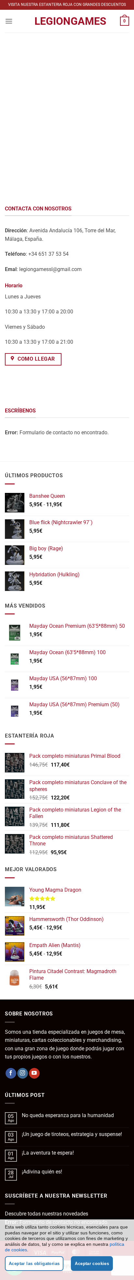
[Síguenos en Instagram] (22, 1073)
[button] (9, 21)
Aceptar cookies (92, 1263)
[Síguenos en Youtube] (34, 1073)
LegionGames (67, 21)
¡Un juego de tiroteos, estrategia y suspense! (72, 1134)
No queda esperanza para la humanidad (68, 1115)
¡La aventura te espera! (48, 1153)
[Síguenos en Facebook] (11, 1073)
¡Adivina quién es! (42, 1172)
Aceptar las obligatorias (34, 1263)
